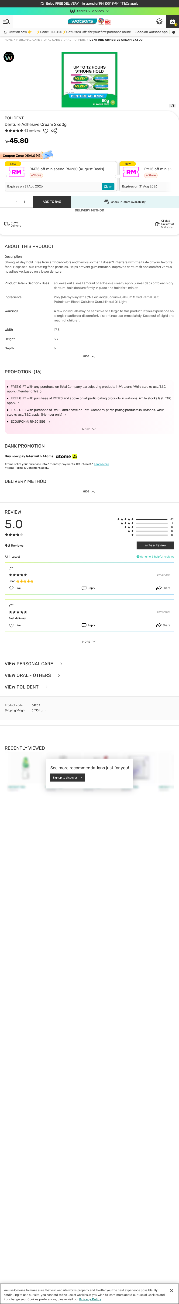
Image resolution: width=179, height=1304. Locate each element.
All (6, 556)
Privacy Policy (90, 1299)
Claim (108, 187)
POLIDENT (14, 118)
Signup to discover (65, 777)
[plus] (24, 202)
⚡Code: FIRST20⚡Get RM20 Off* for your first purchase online (78, 32)
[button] (172, 21)
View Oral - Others (28, 675)
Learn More (101, 464)
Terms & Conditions (28, 467)
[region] (89, 1293)
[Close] (171, 1291)
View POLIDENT (22, 687)
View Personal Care (29, 663)
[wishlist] (45, 130)
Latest (15, 556)
